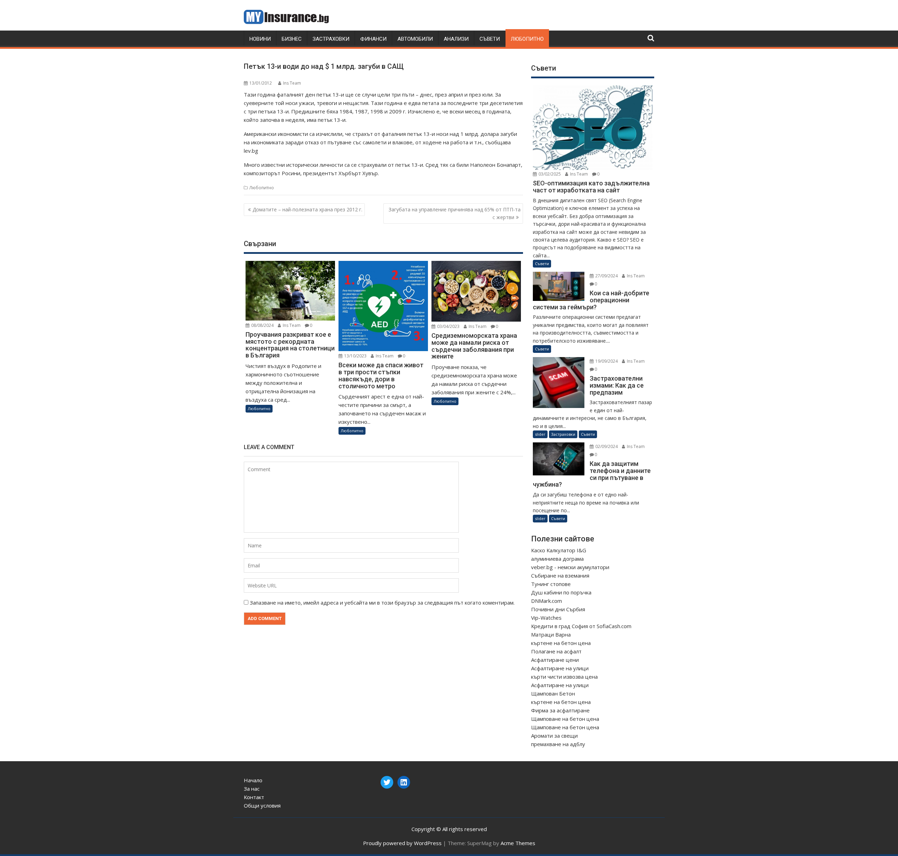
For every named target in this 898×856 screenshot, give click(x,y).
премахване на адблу (558, 744)
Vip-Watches (546, 617)
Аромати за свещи (554, 735)
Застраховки (331, 39)
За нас (252, 788)
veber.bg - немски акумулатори (570, 567)
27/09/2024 (606, 276)
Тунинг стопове (551, 583)
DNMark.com (546, 600)
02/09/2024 (606, 446)
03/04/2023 (448, 326)
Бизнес (292, 39)
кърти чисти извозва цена (564, 676)
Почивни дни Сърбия (558, 609)
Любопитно (527, 39)
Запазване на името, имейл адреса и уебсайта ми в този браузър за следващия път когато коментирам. (382, 602)
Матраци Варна (551, 634)
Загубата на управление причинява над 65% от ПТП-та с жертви (455, 213)
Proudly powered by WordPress (402, 843)
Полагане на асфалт (556, 651)
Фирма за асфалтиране (560, 710)
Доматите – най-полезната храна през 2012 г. (307, 209)
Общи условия (262, 805)
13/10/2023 (355, 356)
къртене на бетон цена (561, 642)
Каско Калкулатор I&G (558, 550)
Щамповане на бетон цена (565, 718)
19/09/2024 (606, 361)
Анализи (456, 39)
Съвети (490, 39)
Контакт (254, 797)
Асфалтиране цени (555, 659)
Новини (260, 39)
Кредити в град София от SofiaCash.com (581, 626)
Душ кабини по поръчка (561, 592)
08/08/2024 (262, 325)
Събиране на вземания (560, 575)
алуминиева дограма (557, 558)
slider (540, 434)
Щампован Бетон (553, 693)
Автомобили (415, 39)
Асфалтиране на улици (560, 668)
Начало (253, 780)
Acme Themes (518, 843)
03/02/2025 (549, 174)
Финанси (373, 39)
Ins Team (292, 83)
